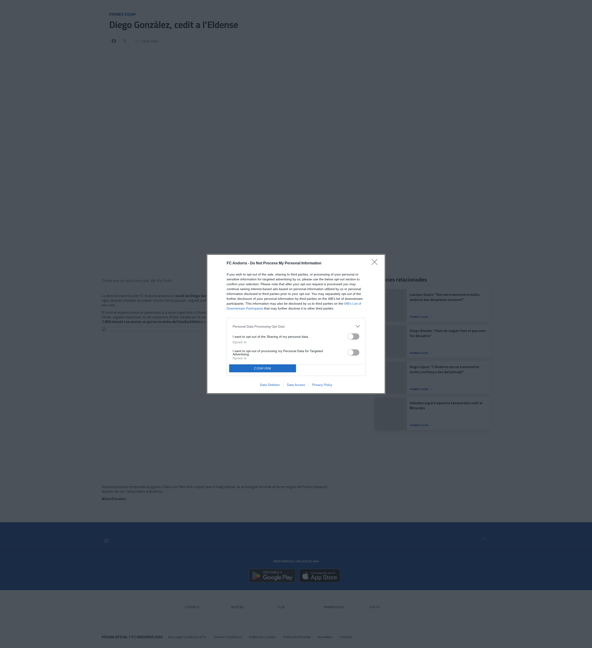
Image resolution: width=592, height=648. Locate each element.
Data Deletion (270, 385)
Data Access (296, 385)
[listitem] (296, 326)
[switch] (353, 336)
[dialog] (296, 324)
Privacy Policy (322, 385)
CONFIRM (262, 368)
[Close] (376, 263)
